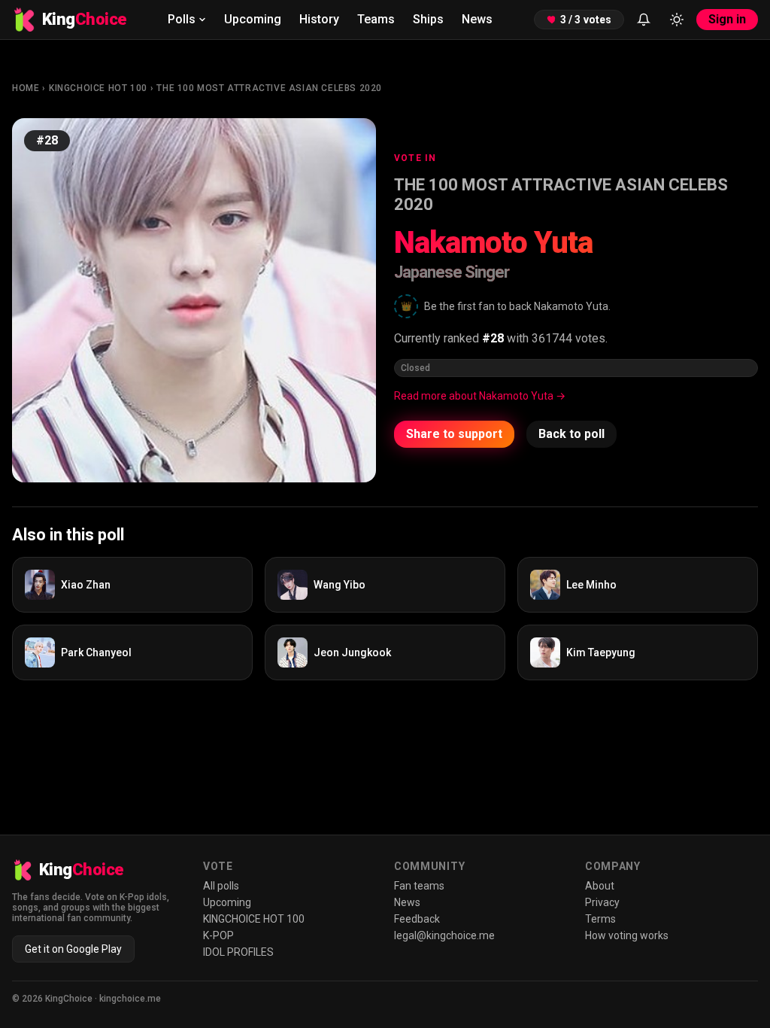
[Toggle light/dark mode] (676, 19)
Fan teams (419, 886)
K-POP (218, 935)
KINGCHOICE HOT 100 (98, 88)
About (599, 886)
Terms (600, 919)
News (477, 19)
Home (25, 88)
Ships (428, 19)
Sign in (727, 19)
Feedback (417, 919)
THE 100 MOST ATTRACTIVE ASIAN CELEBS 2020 (269, 88)
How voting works (626, 935)
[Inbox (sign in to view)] (643, 19)
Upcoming (252, 19)
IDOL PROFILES (238, 952)
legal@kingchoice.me (444, 935)
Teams (376, 19)
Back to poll (571, 434)
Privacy (602, 902)
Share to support (454, 434)
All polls (221, 886)
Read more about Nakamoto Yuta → (479, 396)
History (319, 19)
